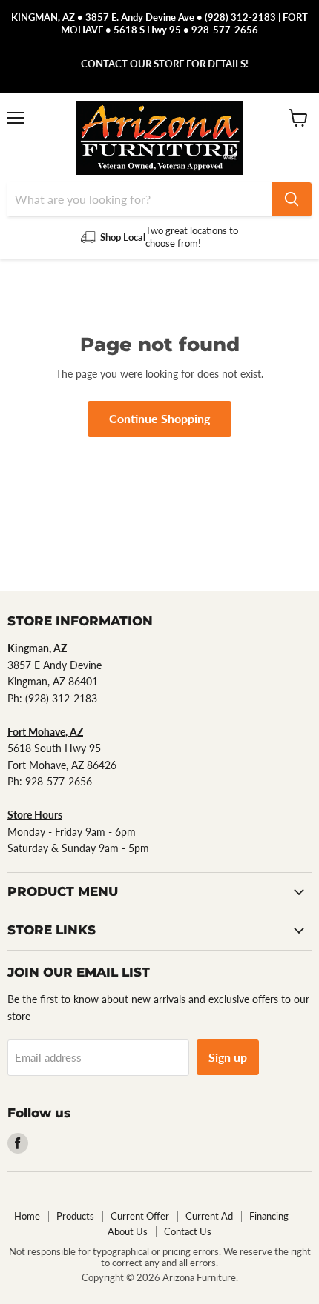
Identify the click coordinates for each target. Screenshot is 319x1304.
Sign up (227, 1057)
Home (27, 1216)
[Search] (292, 199)
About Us (128, 1231)
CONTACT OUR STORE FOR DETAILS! (159, 64)
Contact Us (187, 1231)
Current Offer (140, 1216)
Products (75, 1216)
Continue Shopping (159, 418)
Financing (269, 1216)
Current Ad (209, 1216)
